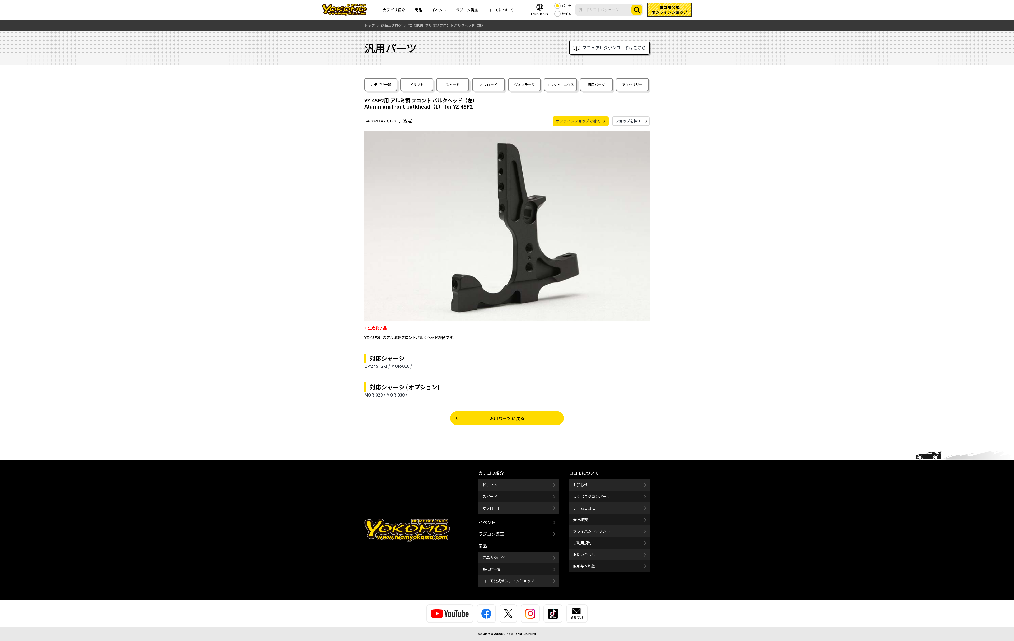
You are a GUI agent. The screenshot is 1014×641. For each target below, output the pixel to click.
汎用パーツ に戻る (507, 418)
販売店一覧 (491, 569)
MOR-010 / (401, 366)
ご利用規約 (582, 542)
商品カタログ (493, 557)
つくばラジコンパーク (591, 496)
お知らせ (580, 484)
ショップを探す (628, 121)
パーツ (566, 5)
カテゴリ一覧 (380, 84)
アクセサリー (632, 84)
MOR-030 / (396, 395)
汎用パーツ (596, 84)
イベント (438, 9)
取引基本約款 (584, 566)
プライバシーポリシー (591, 531)
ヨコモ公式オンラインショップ (508, 580)
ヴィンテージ (524, 84)
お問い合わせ (584, 554)
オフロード (488, 84)
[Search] (636, 10)
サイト (566, 13)
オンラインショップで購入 (578, 121)
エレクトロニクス (560, 84)
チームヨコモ (584, 508)
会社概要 (580, 519)
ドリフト (417, 84)
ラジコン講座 (467, 9)
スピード (452, 84)
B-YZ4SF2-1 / (377, 366)
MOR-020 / (374, 395)
